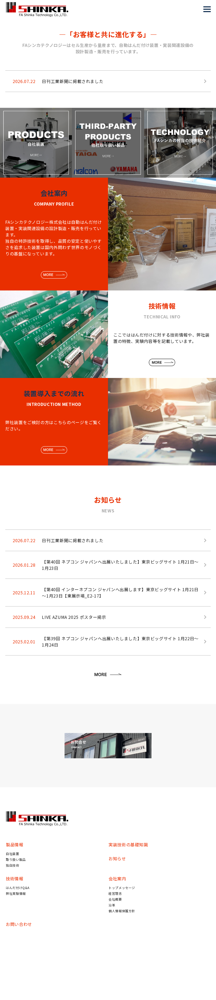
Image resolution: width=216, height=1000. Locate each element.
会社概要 (115, 899)
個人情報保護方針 (122, 911)
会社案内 (117, 878)
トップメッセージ (122, 887)
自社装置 (12, 853)
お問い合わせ (19, 924)
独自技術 (12, 865)
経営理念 (115, 893)
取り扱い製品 (16, 859)
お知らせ (117, 858)
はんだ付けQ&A (18, 887)
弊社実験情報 (16, 893)
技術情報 (14, 878)
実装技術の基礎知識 (128, 844)
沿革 (112, 905)
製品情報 (14, 844)
